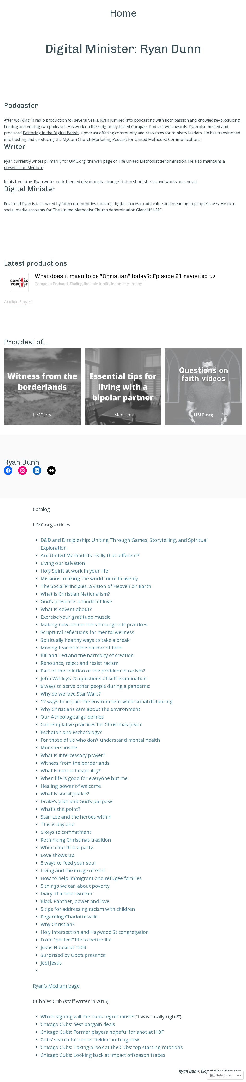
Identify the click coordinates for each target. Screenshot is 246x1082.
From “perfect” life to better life (76, 939)
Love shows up (57, 855)
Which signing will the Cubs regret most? (87, 1016)
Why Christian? (57, 924)
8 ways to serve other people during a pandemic (95, 686)
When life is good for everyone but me (84, 778)
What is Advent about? (66, 609)
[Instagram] (22, 470)
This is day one (57, 824)
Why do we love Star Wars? (71, 694)
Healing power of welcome (71, 786)
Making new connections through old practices (94, 624)
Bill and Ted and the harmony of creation (87, 655)
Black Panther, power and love (75, 901)
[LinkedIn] (37, 470)
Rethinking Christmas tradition (76, 840)
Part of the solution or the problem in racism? (93, 670)
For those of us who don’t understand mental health (100, 740)
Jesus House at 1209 (63, 947)
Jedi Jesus (51, 963)
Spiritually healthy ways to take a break (85, 640)
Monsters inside (59, 747)
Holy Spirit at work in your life (74, 571)
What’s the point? (60, 809)
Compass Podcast (148, 126)
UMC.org (77, 161)
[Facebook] (8, 470)
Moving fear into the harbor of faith (82, 647)
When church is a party (67, 847)
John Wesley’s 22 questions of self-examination (94, 678)
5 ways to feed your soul (68, 863)
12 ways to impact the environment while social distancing (107, 701)
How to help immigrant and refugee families (91, 878)
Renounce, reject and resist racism (79, 663)
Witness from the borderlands (75, 763)
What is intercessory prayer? (73, 755)
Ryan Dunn (189, 1071)
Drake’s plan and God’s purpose (77, 801)
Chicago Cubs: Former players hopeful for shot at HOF (102, 1032)
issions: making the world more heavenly (91, 578)
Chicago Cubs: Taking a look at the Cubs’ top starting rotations (112, 1047)
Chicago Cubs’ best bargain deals (78, 1024)
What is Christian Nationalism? (75, 594)
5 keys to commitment (66, 832)
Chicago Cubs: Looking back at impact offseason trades (103, 1055)
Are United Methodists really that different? (90, 555)
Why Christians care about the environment (90, 709)
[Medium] (51, 470)
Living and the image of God (73, 870)
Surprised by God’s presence (73, 955)
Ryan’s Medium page (56, 986)
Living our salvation (63, 563)
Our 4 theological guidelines (72, 717)
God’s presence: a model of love (76, 601)
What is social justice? (65, 793)
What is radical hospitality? (71, 770)
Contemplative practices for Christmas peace (91, 724)
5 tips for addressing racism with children (88, 909)
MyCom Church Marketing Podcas (94, 139)
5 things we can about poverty (75, 886)
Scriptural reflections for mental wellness (87, 632)
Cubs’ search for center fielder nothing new (90, 1039)
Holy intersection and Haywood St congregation (95, 932)
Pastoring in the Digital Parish (51, 132)
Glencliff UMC (149, 210)
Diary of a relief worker (67, 893)
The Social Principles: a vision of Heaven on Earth (96, 586)
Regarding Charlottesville (69, 916)
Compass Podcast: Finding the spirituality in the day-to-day (88, 283)
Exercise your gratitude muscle (76, 617)
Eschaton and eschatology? (71, 732)
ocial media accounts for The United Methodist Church (57, 210)
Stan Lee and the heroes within (76, 816)
